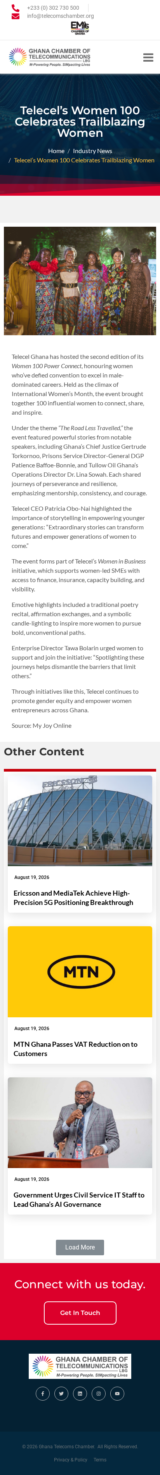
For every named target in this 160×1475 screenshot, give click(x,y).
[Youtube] (117, 1394)
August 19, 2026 (31, 877)
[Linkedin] (80, 1394)
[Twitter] (61, 1394)
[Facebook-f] (43, 1394)
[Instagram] (99, 1394)
